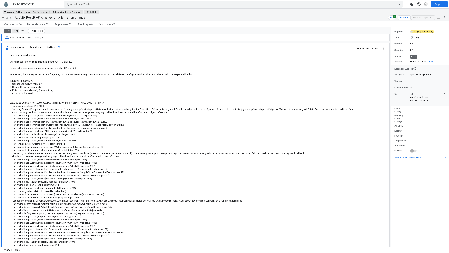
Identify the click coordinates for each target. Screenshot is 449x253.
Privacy (6, 250)
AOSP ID (398, 126)
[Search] (67, 4)
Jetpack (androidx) (62, 12)
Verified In (399, 145)
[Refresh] (7, 17)
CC (395, 94)
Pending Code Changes (399, 119)
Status (397, 56)
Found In (398, 136)
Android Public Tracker (18, 12)
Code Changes (399, 110)
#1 (58, 47)
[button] (420, 37)
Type (396, 37)
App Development (41, 12)
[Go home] (3, 17)
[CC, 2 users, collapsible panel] (428, 93)
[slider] (391, 137)
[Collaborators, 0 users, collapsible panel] (428, 87)
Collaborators (401, 87)
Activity (78, 12)
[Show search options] (399, 4)
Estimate (399, 131)
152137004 (90, 12)
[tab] (12, 24)
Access (398, 61)
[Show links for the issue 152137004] (97, 12)
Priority (398, 44)
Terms (17, 250)
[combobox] (233, 4)
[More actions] (445, 17)
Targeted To (400, 141)
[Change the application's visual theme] (411, 4)
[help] (418, 4)
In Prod (398, 150)
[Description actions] (384, 48)
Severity (398, 50)
